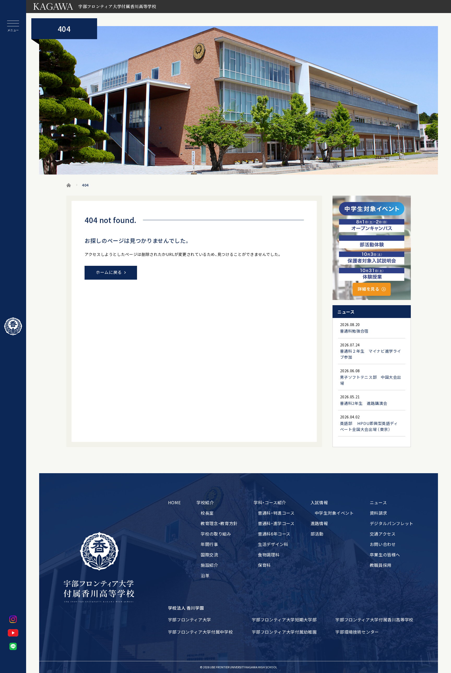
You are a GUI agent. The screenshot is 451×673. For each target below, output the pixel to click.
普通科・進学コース (276, 523)
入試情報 (319, 502)
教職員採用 (380, 565)
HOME (174, 502)
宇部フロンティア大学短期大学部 (284, 619)
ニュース (378, 502)
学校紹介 (205, 502)
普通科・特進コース (276, 513)
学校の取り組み (216, 534)
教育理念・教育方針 (219, 523)
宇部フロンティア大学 (189, 619)
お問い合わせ (383, 544)
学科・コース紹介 (270, 502)
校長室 (207, 513)
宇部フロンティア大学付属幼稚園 (284, 632)
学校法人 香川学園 (186, 608)
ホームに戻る (109, 272)
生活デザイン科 (273, 544)
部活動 (317, 534)
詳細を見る (368, 289)
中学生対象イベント (334, 513)
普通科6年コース (274, 534)
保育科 (264, 565)
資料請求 (378, 513)
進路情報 (319, 523)
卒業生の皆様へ (385, 554)
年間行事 (209, 544)
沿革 (205, 575)
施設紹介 (209, 565)
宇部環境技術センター (357, 632)
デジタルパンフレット (391, 523)
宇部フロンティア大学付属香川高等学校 (374, 619)
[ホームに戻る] (13, 326)
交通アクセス (383, 534)
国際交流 (209, 554)
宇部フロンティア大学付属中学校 (200, 632)
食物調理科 (269, 554)
